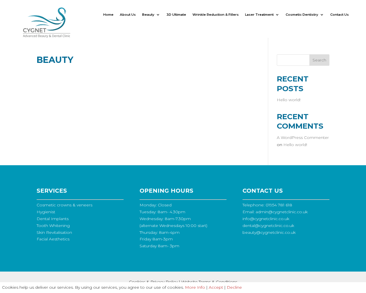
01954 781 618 (279, 205)
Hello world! (289, 99)
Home (108, 15)
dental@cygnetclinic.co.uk (268, 225)
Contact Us (339, 15)
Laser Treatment (259, 15)
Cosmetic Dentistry (302, 15)
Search (319, 60)
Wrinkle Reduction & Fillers (215, 15)
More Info (195, 287)
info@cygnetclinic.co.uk (265, 218)
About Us (128, 15)
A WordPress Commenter (303, 137)
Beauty (148, 15)
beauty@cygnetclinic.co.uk (269, 232)
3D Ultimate (176, 15)
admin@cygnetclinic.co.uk (282, 211)
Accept (216, 287)
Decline (234, 287)
